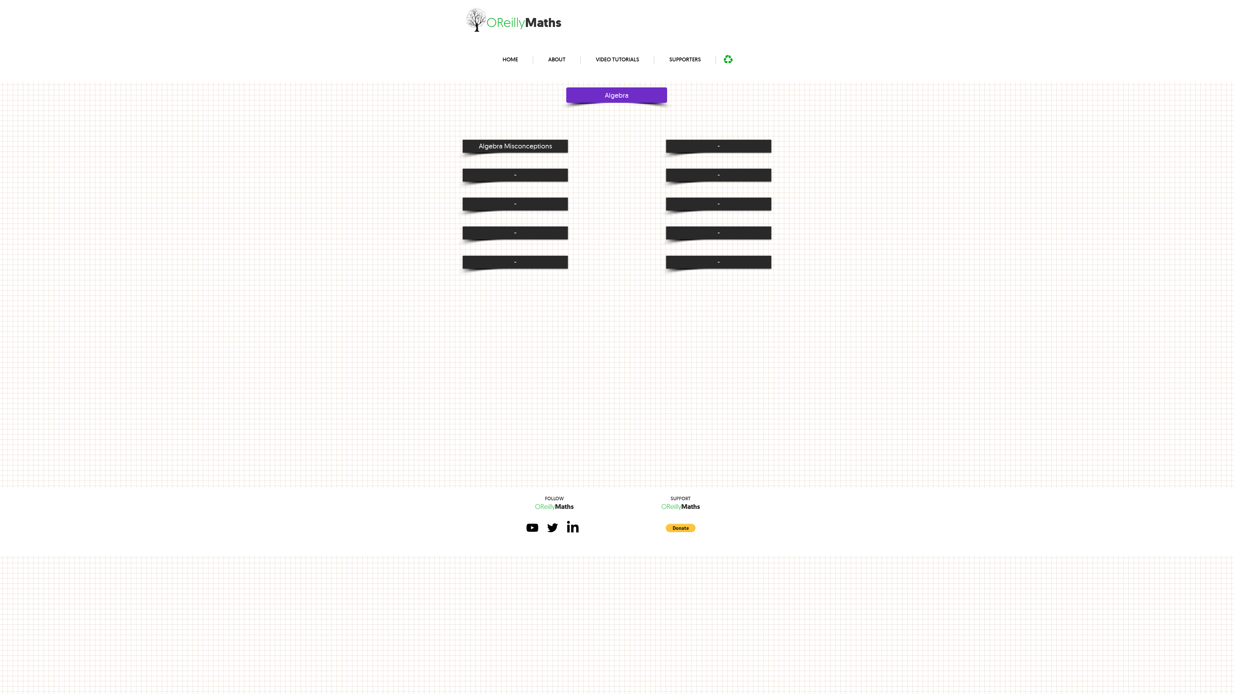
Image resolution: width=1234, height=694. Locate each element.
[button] (718, 146)
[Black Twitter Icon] (552, 527)
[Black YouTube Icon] (532, 527)
